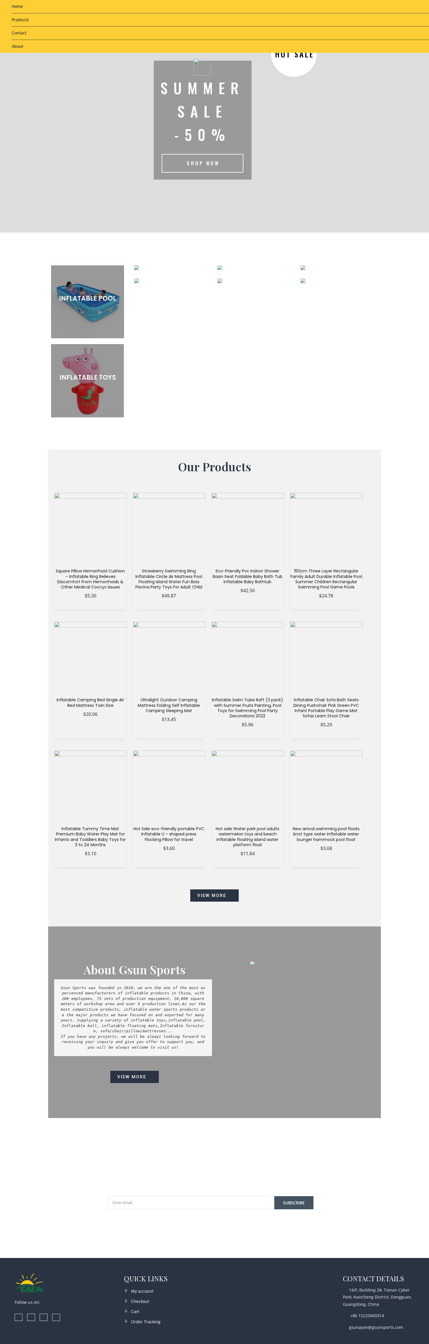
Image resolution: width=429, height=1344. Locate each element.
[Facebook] (18, 1317)
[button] (214, 895)
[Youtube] (56, 1317)
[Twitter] (44, 1317)
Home (17, 6)
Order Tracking (146, 1321)
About (17, 46)
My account (142, 1291)
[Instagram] (31, 1317)
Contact (19, 33)
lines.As (176, 1004)
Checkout (140, 1301)
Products (20, 19)
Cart (135, 1311)
